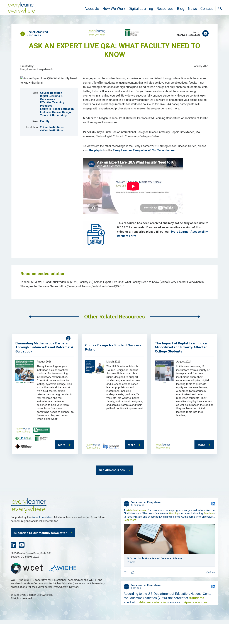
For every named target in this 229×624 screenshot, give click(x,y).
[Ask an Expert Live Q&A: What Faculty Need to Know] (49, 82)
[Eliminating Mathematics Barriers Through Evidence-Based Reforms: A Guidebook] (24, 383)
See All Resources (112, 470)
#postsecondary (196, 602)
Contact (206, 8)
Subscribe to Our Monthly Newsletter (40, 533)
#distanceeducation (153, 602)
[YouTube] (22, 546)
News (192, 8)
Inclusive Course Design (55, 112)
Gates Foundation (41, 517)
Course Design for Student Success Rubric (113, 347)
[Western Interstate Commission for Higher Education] (64, 568)
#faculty (173, 513)
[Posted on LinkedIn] (213, 503)
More (61, 445)
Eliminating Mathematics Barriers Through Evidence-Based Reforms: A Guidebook (44, 347)
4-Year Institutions (52, 130)
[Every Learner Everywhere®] (21, 8)
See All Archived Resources (37, 33)
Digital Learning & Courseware (51, 97)
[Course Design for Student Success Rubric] (94, 373)
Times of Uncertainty (53, 115)
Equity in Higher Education (57, 109)
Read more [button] (130, 520)
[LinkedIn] (13, 546)
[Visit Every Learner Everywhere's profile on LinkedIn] (126, 504)
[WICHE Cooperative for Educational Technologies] (29, 569)
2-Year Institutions (52, 127)
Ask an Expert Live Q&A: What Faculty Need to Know (114, 50)
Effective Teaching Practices (52, 104)
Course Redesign (51, 92)
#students (196, 598)
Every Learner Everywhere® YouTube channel (144, 150)
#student (208, 513)
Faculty (44, 121)
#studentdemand (137, 510)
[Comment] (131, 573)
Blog (180, 8)
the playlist (96, 150)
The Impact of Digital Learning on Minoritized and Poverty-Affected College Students (181, 347)
